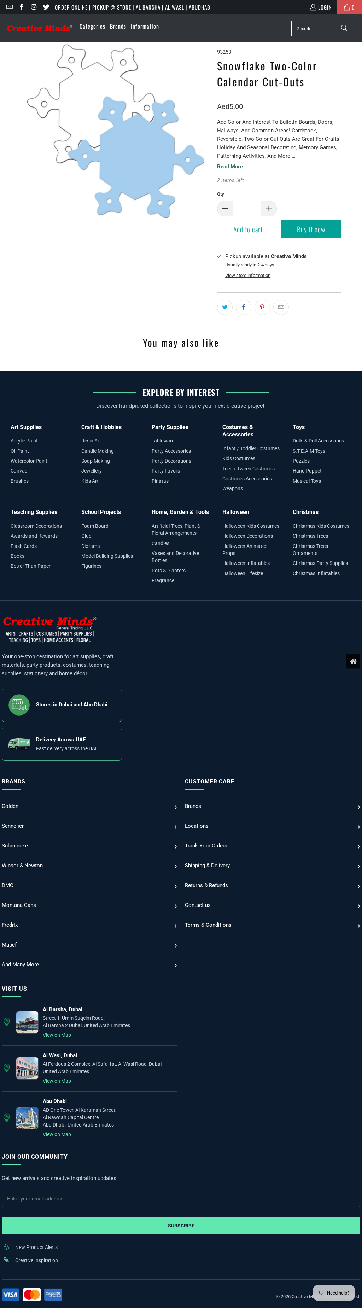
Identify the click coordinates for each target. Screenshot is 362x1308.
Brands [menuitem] (118, 26)
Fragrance (163, 580)
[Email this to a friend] (281, 307)
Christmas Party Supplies (320, 563)
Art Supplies (26, 427)
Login (325, 7)
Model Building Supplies (107, 556)
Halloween (235, 512)
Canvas (19, 471)
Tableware (163, 441)
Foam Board (95, 526)
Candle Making (97, 451)
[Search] (344, 28)
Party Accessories (171, 451)
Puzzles (301, 461)
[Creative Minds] (39, 28)
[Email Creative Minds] (9, 7)
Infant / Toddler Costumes (251, 448)
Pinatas (160, 481)
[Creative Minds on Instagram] (33, 7)
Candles (160, 543)
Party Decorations (171, 461)
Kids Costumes (238, 458)
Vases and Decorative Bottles (175, 556)
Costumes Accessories (247, 478)
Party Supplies (170, 427)
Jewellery (91, 471)
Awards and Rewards (34, 536)
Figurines (91, 566)
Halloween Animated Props (245, 549)
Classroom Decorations (36, 526)
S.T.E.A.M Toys (309, 451)
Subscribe (181, 1225)
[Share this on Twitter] (225, 307)
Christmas (306, 512)
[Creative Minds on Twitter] (45, 7)
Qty (220, 194)
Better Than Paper (31, 566)
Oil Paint (20, 451)
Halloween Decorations (247, 536)
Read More (230, 166)
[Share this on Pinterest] (262, 307)
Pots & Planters (169, 570)
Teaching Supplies (34, 512)
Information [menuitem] (145, 26)
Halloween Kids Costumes (250, 526)
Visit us (14, 988)
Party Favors (166, 471)
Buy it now (311, 229)
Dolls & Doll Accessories (318, 441)
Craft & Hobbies (101, 427)
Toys (299, 427)
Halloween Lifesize (242, 573)
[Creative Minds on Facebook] (21, 7)
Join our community (35, 1156)
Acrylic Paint (24, 441)
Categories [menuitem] (92, 26)
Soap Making (95, 461)
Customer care (209, 781)
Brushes (20, 481)
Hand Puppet (307, 471)
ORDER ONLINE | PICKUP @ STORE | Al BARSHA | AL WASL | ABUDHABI (133, 7)
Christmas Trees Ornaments (310, 549)
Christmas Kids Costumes (321, 526)
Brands (13, 781)
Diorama (90, 546)
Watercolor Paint (29, 461)
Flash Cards (24, 546)
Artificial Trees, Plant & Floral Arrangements (176, 529)
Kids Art (90, 481)
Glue (86, 536)
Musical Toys (307, 481)
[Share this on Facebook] (243, 307)
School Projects (101, 512)
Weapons (232, 488)
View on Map (57, 1035)
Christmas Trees (310, 536)
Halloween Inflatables (246, 563)
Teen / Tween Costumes (248, 468)
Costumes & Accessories (237, 431)
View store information (247, 275)
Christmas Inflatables (316, 573)
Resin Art (91, 441)
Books (17, 556)
